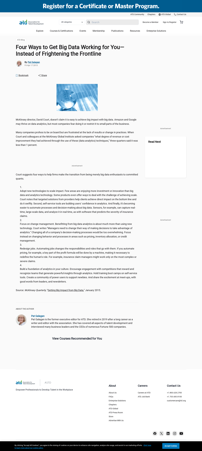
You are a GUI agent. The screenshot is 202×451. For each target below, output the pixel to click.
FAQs (111, 397)
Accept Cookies (171, 446)
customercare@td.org (176, 401)
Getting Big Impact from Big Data (65, 290)
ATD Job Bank (144, 397)
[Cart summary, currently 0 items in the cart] (182, 22)
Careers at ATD (144, 393)
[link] (137, 14)
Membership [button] (99, 31)
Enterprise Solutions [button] (156, 31)
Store (111, 416)
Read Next (154, 141)
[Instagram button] (174, 433)
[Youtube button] (181, 433)
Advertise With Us (116, 420)
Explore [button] (39, 31)
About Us (113, 393)
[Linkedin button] (168, 433)
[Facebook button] (155, 433)
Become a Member (150, 22)
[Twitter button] (161, 433)
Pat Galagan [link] (34, 62)
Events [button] (83, 31)
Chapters (113, 404)
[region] (101, 446)
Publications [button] (117, 31)
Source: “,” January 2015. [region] (58, 290)
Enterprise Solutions (117, 401)
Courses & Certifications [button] (61, 31)
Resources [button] (135, 31)
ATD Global (113, 408)
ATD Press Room (116, 412)
